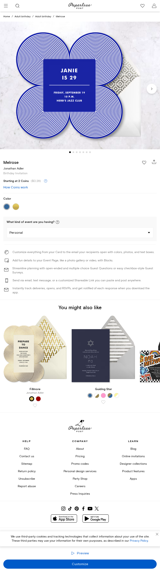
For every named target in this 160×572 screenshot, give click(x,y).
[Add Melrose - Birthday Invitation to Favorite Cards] (144, 162)
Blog (133, 449)
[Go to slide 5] (83, 152)
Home (6, 16)
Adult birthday (23, 16)
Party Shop (80, 479)
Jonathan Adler (13, 168)
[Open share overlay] (154, 161)
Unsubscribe (27, 479)
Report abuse (27, 486)
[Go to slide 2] (73, 152)
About (80, 449)
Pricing (80, 456)
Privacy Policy (139, 540)
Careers (80, 486)
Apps (133, 479)
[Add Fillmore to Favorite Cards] (35, 405)
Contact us (26, 456)
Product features (133, 471)
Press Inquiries (80, 493)
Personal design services (80, 471)
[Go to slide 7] (90, 152)
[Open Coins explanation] (46, 181)
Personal (16, 233)
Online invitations (133, 456)
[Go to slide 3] (77, 152)
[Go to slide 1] (70, 152)
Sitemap (26, 464)
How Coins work (15, 187)
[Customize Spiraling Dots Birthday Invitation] (80, 85)
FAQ (27, 449)
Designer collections (133, 464)
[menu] (6, 5)
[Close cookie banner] (157, 534)
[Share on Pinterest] (76, 509)
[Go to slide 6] (87, 152)
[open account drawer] (154, 5)
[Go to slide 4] (80, 152)
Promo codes (80, 464)
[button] (57, 222)
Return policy (27, 471)
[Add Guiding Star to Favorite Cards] (103, 402)
